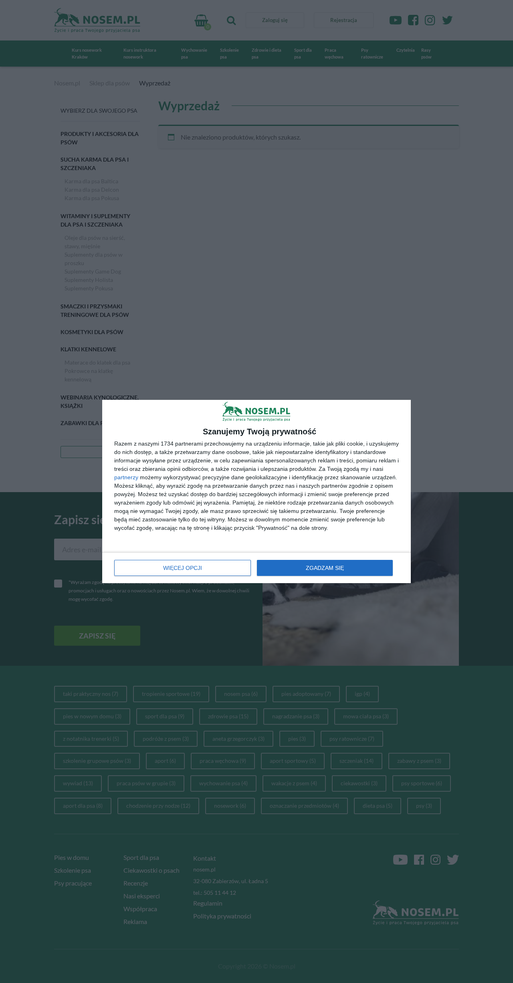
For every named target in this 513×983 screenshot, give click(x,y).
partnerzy (126, 477)
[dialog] (256, 491)
